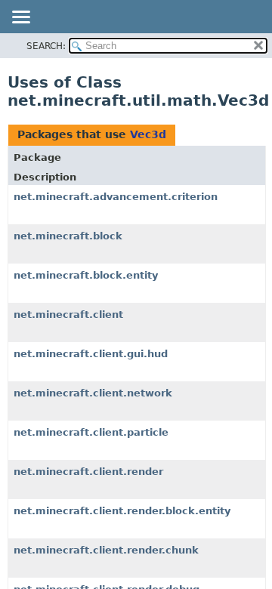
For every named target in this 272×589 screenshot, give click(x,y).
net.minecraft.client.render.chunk (106, 550)
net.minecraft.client (68, 314)
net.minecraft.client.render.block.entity (122, 511)
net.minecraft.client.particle (91, 432)
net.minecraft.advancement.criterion (116, 196)
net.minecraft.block (68, 236)
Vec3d (148, 134)
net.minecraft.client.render (88, 471)
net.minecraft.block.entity (86, 275)
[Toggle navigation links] (20, 18)
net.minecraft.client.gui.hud (91, 353)
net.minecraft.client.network (93, 393)
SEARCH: (46, 46)
